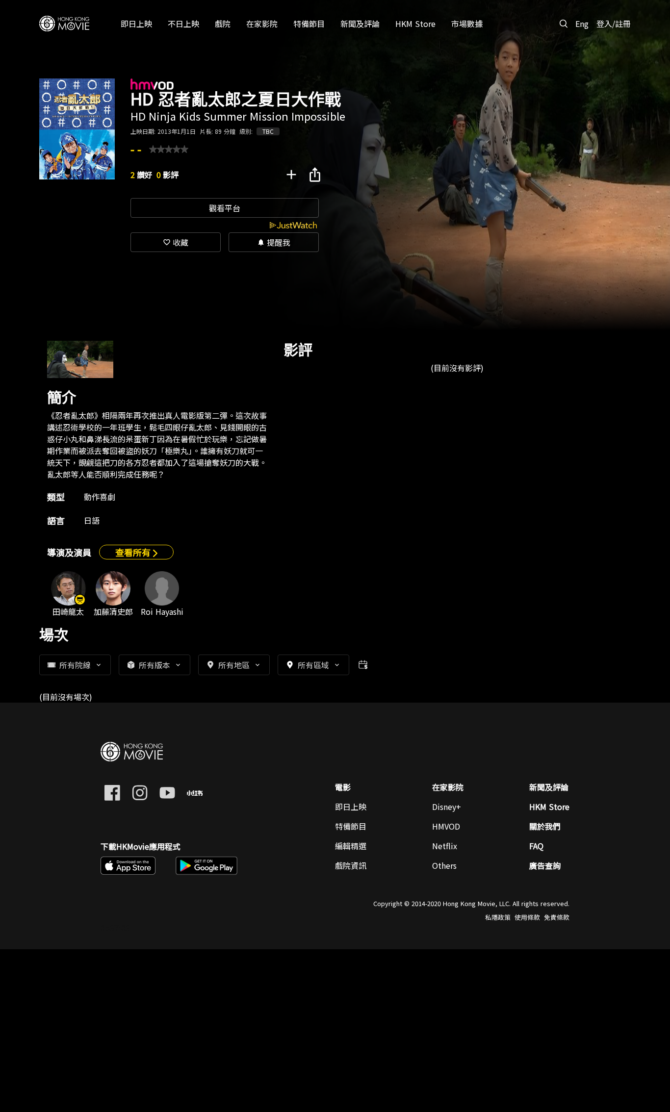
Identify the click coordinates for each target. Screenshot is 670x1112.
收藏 (175, 242)
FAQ (536, 846)
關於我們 (545, 826)
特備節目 (350, 826)
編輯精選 (350, 846)
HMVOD (446, 826)
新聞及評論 (548, 787)
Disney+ (446, 806)
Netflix (444, 846)
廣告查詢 (545, 865)
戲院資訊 (350, 865)
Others (444, 865)
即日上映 (350, 806)
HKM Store (549, 806)
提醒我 (273, 242)
